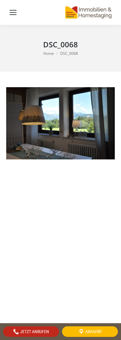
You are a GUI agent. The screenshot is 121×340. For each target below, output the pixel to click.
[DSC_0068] (60, 123)
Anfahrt (93, 331)
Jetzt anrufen (34, 331)
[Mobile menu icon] (13, 12)
